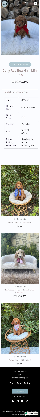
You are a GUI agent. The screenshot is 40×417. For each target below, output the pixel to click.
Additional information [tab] (16, 92)
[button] (25, 3)
